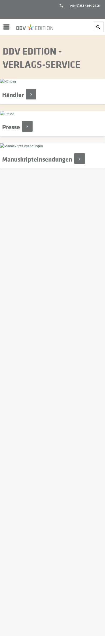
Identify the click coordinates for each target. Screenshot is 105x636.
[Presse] (52, 123)
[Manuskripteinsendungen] (52, 156)
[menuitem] (8, 27)
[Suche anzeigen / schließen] (98, 27)
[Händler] (52, 91)
